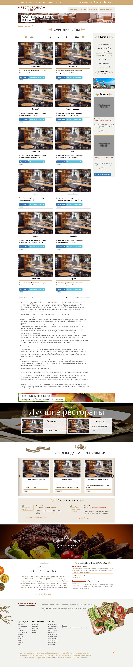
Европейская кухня (53, 624)
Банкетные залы (22, 632)
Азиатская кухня (52, 636)
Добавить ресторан (40, 2)
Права (34, 630)
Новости (23, 2)
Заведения (73, 9)
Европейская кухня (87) (104, 55)
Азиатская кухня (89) (104, 48)
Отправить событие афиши (102, 174)
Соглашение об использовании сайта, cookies (75, 628)
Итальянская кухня (53, 626)
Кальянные (21, 642)
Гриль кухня (51, 632)
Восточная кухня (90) (104, 44)
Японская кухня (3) (104, 63)
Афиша (30, 2)
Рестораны (21, 624)
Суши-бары (21, 630)
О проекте (93, 9)
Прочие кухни (51, 644)
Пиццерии (20, 634)
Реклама (34, 632)
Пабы (19, 640)
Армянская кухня (52, 638)
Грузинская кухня (52, 642)
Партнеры (35, 628)
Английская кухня (53, 640)
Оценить (22, 77)
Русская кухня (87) (104, 52)
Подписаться (109, 2)
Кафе (19, 628)
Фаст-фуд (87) (104, 59)
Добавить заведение (86, 2)
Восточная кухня (52, 630)
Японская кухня (52, 628)
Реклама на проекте (53, 2)
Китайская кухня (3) (104, 67)
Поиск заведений (107, 9)
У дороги (75, 575)
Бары (19, 638)
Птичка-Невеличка (79, 581)
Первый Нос (76, 566)
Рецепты (64, 626)
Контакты (35, 626)
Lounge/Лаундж (22, 626)
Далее (76, 37)
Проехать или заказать (36, 77)
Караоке (20, 644)
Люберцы (98, 2)
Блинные (20, 636)
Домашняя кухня (52, 634)
